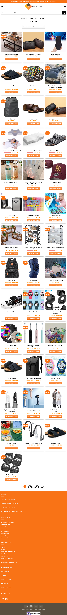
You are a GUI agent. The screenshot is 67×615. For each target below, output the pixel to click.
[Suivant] (42, 486)
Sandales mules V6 (33, 119)
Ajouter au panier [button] (33, 92)
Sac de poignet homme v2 (56, 119)
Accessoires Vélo (5, 524)
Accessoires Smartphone (7, 522)
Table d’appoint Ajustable (11, 54)
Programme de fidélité (7, 558)
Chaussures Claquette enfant (56, 280)
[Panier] (65, 6)
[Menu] (2, 6)
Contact (3, 549)
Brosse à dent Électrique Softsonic (33, 346)
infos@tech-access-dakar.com (12, 511)
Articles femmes (5, 533)
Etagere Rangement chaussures (55, 247)
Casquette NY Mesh (55, 182)
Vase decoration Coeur (11, 247)
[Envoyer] (64, 12)
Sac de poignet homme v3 (33, 54)
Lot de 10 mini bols (11, 443)
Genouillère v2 (33, 280)
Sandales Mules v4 (11, 378)
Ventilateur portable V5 (33, 410)
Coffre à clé (11, 215)
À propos (3, 547)
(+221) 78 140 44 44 (9, 507)
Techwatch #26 (11, 345)
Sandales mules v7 (11, 86)
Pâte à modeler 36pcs (33, 215)
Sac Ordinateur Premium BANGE (33, 378)
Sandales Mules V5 (55, 150)
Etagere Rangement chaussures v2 (33, 248)
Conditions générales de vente (9, 553)
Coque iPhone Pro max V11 (55, 345)
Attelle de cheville (55, 54)
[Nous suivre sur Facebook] (3, 599)
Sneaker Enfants (11, 312)
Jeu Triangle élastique (33, 86)
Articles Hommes (5, 535)
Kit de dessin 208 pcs (55, 215)
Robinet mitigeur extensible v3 (33, 443)
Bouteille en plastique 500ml (11, 182)
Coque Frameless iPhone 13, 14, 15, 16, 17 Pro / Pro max (33, 183)
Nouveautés (4, 529)
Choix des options (11, 59)
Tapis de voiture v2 (11, 475)
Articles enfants (5, 531)
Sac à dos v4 (11, 280)
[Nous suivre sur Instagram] (6, 599)
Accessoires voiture (6, 526)
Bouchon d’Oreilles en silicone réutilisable (55, 312)
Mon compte (4, 556)
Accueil (24, 18)
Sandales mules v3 (56, 443)
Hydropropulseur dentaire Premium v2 (11, 410)
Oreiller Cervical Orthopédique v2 (11, 150)
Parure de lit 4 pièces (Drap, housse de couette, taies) (55, 86)
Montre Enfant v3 (33, 312)
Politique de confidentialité (8, 551)
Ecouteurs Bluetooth (6, 538)
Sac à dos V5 (11, 119)
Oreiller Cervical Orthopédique (33, 150)
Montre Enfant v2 (55, 378)
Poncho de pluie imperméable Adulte (55, 410)
